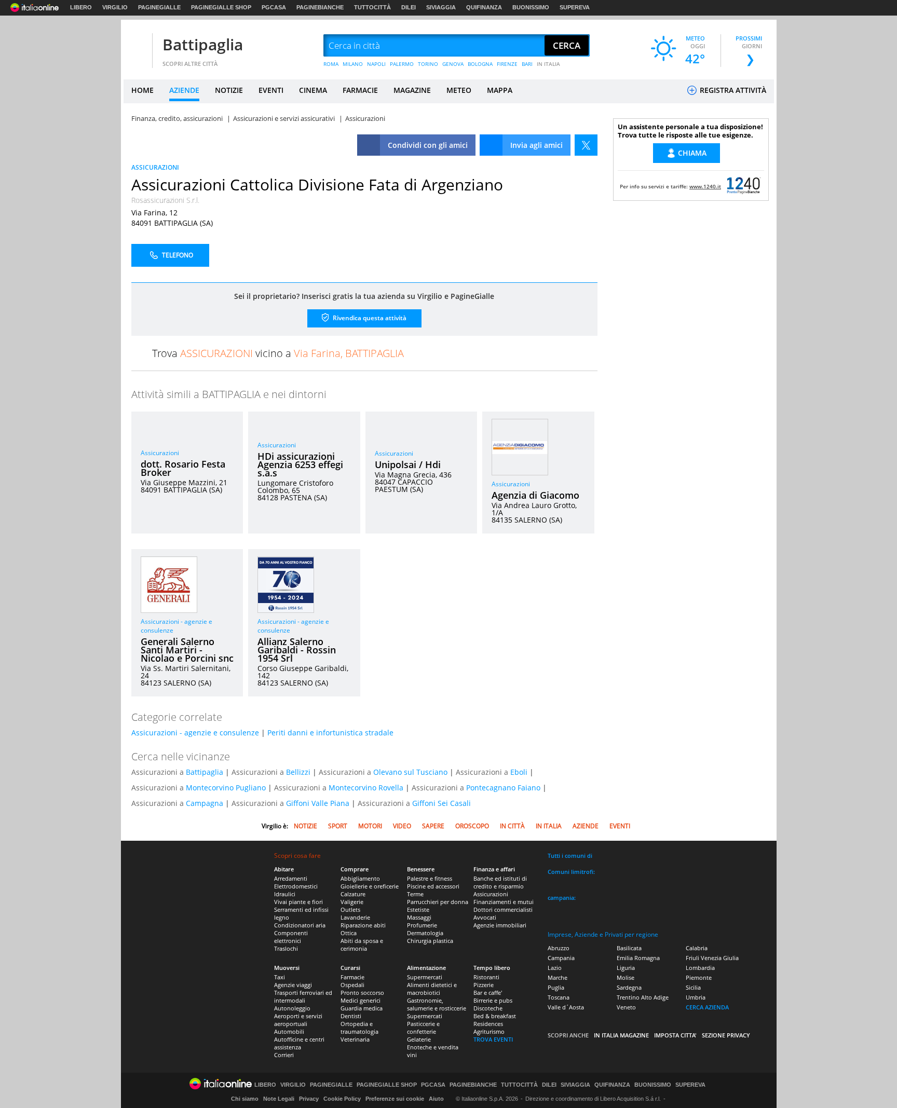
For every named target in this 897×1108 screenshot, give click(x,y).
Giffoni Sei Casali (441, 803)
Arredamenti (290, 878)
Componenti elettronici (291, 937)
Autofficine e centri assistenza (299, 1043)
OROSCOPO (472, 826)
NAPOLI (376, 63)
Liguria (626, 968)
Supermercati (424, 977)
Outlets (350, 909)
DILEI (408, 7)
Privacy (309, 1099)
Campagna (204, 803)
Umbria (695, 997)
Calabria (697, 948)
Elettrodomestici (296, 886)
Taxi (279, 977)
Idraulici (284, 894)
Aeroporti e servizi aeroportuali (298, 1020)
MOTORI (370, 826)
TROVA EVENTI (493, 1039)
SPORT (337, 826)
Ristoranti (486, 977)
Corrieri (284, 1055)
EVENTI (271, 90)
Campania (561, 958)
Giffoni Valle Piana (317, 803)
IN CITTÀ (512, 826)
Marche (557, 977)
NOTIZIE (229, 90)
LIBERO (81, 7)
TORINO (428, 63)
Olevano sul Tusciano (410, 772)
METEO (458, 90)
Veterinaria (355, 1039)
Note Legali (278, 1099)
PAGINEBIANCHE (320, 7)
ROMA (330, 63)
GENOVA (453, 63)
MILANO (353, 63)
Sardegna (629, 987)
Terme (415, 894)
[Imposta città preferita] (136, 46)
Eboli (518, 772)
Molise (625, 977)
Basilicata (629, 948)
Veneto (626, 1007)
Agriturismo (489, 1031)
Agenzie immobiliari (499, 925)
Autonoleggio (292, 1008)
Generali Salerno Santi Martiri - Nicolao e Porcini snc (187, 649)
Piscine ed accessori (433, 886)
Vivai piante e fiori (298, 902)
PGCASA (274, 7)
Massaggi (419, 917)
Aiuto (436, 1099)
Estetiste (418, 909)
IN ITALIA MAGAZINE (621, 1035)
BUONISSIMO (530, 7)
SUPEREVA (575, 7)
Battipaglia (202, 44)
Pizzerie (483, 985)
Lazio (555, 968)
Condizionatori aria (299, 925)
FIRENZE (507, 63)
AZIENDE (184, 90)
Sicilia (693, 987)
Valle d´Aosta (566, 1007)
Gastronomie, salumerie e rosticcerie (436, 1004)
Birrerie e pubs (492, 1000)
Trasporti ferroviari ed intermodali (303, 996)
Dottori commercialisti (503, 909)
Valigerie (352, 902)
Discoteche (487, 1008)
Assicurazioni (160, 452)
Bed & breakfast (494, 1016)
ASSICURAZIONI (155, 167)
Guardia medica (362, 1008)
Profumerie (422, 925)
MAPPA (499, 90)
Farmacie (352, 977)
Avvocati (484, 917)
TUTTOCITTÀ (372, 7)
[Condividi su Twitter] (586, 145)
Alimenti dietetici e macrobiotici (432, 988)
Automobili (289, 1031)
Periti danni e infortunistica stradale (330, 732)
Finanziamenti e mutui (503, 902)
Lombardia (700, 968)
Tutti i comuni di (570, 855)
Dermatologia (425, 933)
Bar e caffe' (487, 992)
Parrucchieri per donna (437, 902)
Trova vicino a (278, 353)
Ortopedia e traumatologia (359, 1027)
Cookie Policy (342, 1099)
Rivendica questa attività (368, 317)
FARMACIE (360, 90)
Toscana (558, 997)
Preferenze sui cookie (394, 1099)
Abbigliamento (360, 878)
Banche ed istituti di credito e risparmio (500, 882)
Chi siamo (245, 1099)
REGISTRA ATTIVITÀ (732, 90)
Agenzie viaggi (293, 985)
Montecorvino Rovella (366, 787)
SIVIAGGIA (441, 7)
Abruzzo (558, 948)
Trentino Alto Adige (643, 997)
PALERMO (402, 63)
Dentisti (351, 1016)
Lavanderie (355, 917)
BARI (527, 63)
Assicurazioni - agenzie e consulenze (195, 732)
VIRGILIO (115, 7)
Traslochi (286, 948)
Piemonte (699, 977)
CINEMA (313, 90)
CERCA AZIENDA (707, 1007)
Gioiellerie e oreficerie (370, 886)
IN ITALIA (548, 63)
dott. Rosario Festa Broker (183, 468)
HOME (142, 90)
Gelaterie (419, 1039)
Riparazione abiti (363, 925)
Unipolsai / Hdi (408, 464)
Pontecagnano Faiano (503, 787)
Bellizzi (298, 772)
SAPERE (433, 826)
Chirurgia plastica (430, 941)
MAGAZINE (412, 90)
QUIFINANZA (484, 7)
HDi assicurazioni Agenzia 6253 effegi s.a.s (300, 464)
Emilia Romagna (638, 958)
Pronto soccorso (362, 992)
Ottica (349, 933)
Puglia (556, 987)
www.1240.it (705, 186)
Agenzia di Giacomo (535, 495)
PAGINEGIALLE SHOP (221, 7)
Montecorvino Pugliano (226, 787)
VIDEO (402, 826)
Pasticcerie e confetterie (423, 1027)
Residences (488, 1024)
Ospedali (352, 985)
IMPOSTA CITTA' (675, 1035)
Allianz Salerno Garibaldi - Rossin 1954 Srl (296, 649)
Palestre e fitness (429, 878)
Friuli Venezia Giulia (712, 958)
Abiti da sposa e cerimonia (362, 944)
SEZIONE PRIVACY (726, 1035)
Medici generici (360, 1000)
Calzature (353, 894)
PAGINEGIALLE (159, 7)
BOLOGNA (480, 63)
